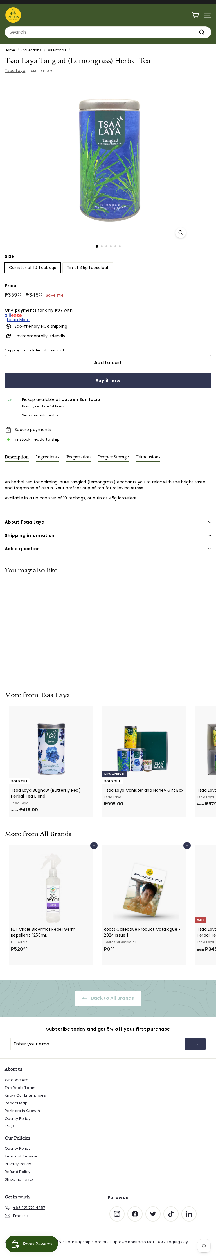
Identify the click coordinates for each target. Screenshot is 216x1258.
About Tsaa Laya (25, 522)
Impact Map (16, 1103)
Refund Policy (18, 1171)
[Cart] (195, 15)
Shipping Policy (19, 1179)
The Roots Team (20, 1087)
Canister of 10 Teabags (32, 267)
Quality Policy (17, 1118)
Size (9, 256)
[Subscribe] (195, 1044)
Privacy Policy (18, 1163)
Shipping (13, 350)
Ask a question (22, 549)
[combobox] (108, 32)
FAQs (9, 1126)
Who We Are (17, 1080)
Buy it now (108, 380)
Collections (31, 50)
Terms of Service (21, 1156)
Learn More (18, 320)
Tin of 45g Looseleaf (88, 267)
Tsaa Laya (15, 70)
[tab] (17, 458)
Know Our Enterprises (25, 1095)
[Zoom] (181, 232)
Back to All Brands (112, 998)
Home (10, 50)
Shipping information (30, 535)
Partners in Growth (22, 1110)
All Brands (57, 50)
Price (11, 286)
